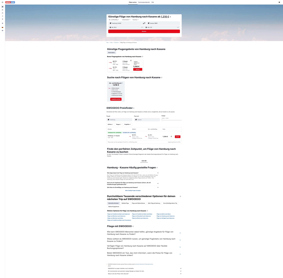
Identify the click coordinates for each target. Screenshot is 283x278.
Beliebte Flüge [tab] (125, 203)
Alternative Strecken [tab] (113, 203)
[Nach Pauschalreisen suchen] (2, 16)
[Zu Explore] (2, 19)
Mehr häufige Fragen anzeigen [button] (133, 190)
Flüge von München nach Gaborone (116, 216)
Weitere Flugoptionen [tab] (113, 206)
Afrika (111, 42)
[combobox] (114, 19)
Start (107, 42)
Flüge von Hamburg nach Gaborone (166, 216)
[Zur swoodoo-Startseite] (10, 2)
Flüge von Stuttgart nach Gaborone (165, 218)
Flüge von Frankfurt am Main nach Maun (142, 214)
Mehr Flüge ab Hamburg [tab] (154, 203)
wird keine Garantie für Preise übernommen (144, 264)
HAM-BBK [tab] (144, 160)
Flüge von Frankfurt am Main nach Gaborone (118, 214)
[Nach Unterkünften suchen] (2, 9)
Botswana (116, 42)
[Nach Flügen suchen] (2, 6)
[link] (116, 99)
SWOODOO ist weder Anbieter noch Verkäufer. (121, 268)
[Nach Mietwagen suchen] (2, 12)
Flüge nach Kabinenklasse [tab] (138, 203)
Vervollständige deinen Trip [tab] (170, 203)
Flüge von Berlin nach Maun (164, 214)
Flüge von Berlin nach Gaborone (140, 218)
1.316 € (165, 16)
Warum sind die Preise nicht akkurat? (118, 273)
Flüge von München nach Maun (115, 218)
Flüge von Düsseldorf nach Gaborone (141, 216)
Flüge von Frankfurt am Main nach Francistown (119, 220)
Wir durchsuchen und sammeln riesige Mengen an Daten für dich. (126, 271)
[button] (2, 2)
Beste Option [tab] (111, 52)
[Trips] (2, 23)
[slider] (162, 120)
